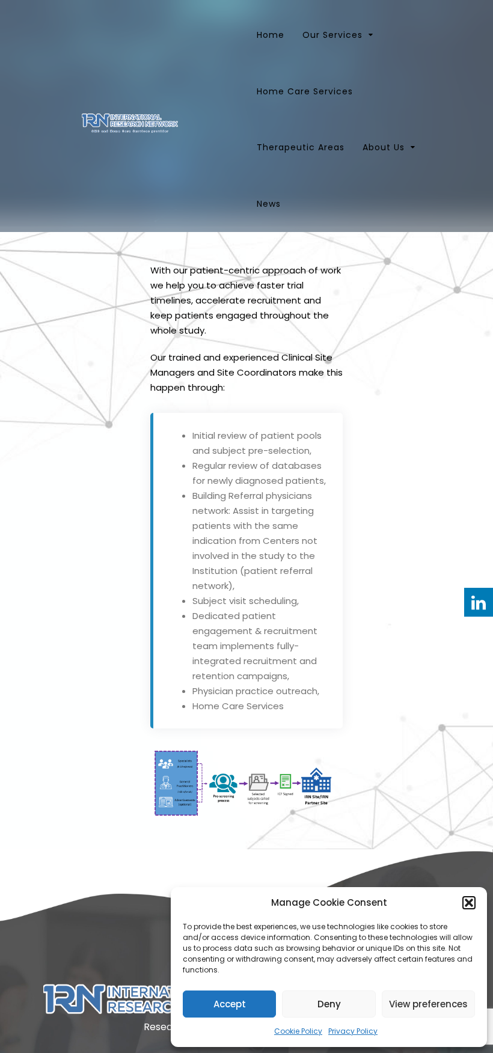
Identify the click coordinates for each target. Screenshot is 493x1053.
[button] (469, 903)
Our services (332, 35)
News (269, 204)
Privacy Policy (353, 1031)
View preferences (428, 1004)
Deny (329, 1004)
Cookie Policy (298, 1031)
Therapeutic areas (300, 147)
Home (270, 35)
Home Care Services (305, 91)
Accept (229, 1004)
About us (384, 147)
